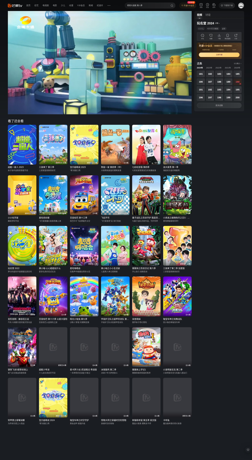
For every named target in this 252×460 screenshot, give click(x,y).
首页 (28, 5)
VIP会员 (81, 5)
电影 (55, 5)
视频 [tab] (199, 14)
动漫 (71, 5)
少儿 (63, 5)
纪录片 (100, 5)
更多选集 (219, 105)
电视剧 (46, 5)
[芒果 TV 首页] (15, 5)
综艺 (36, 5)
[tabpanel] (219, 64)
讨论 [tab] (208, 14)
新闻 (91, 5)
